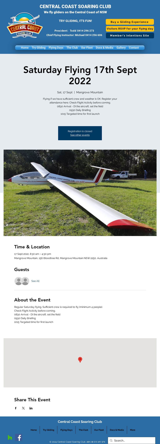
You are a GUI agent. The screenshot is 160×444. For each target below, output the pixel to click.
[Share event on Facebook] (15, 408)
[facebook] (18, 437)
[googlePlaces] (9, 437)
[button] (38, 47)
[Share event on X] (23, 408)
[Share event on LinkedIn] (31, 408)
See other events (80, 134)
